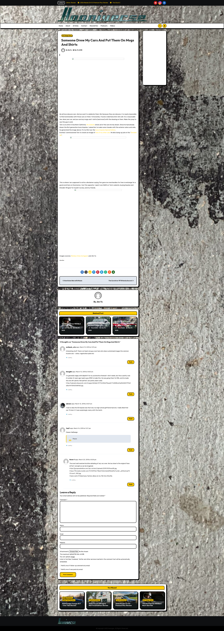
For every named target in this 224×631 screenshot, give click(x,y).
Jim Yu (99, 301)
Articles (76, 26)
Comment (63, 500)
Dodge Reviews (67, 597)
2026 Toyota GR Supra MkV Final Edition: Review (98, 605)
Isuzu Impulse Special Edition (105, 130)
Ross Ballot (95, 328)
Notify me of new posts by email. (72, 569)
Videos (112, 26)
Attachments (64, 551)
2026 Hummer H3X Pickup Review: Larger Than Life (98, 325)
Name (62, 525)
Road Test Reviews (69, 600)
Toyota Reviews (95, 600)
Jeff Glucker (69, 328)
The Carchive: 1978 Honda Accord (120, 281)
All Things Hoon (67, 35)
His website (91, 125)
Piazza (75, 439)
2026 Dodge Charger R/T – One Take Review (71, 605)
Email (61, 534)
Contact (84, 26)
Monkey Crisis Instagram (79, 256)
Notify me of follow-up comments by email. (75, 565)
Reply (130, 362)
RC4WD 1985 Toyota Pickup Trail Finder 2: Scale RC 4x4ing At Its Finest (123, 325)
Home (61, 26)
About (68, 26)
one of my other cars (102, 132)
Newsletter (94, 26)
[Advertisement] (154, 58)
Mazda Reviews (121, 600)
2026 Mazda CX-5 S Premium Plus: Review (123, 605)
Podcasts (104, 26)
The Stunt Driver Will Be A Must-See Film (71, 325)
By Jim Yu (69, 50)
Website (62, 542)
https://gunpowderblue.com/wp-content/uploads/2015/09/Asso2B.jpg (93, 468)
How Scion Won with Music (73, 281)
